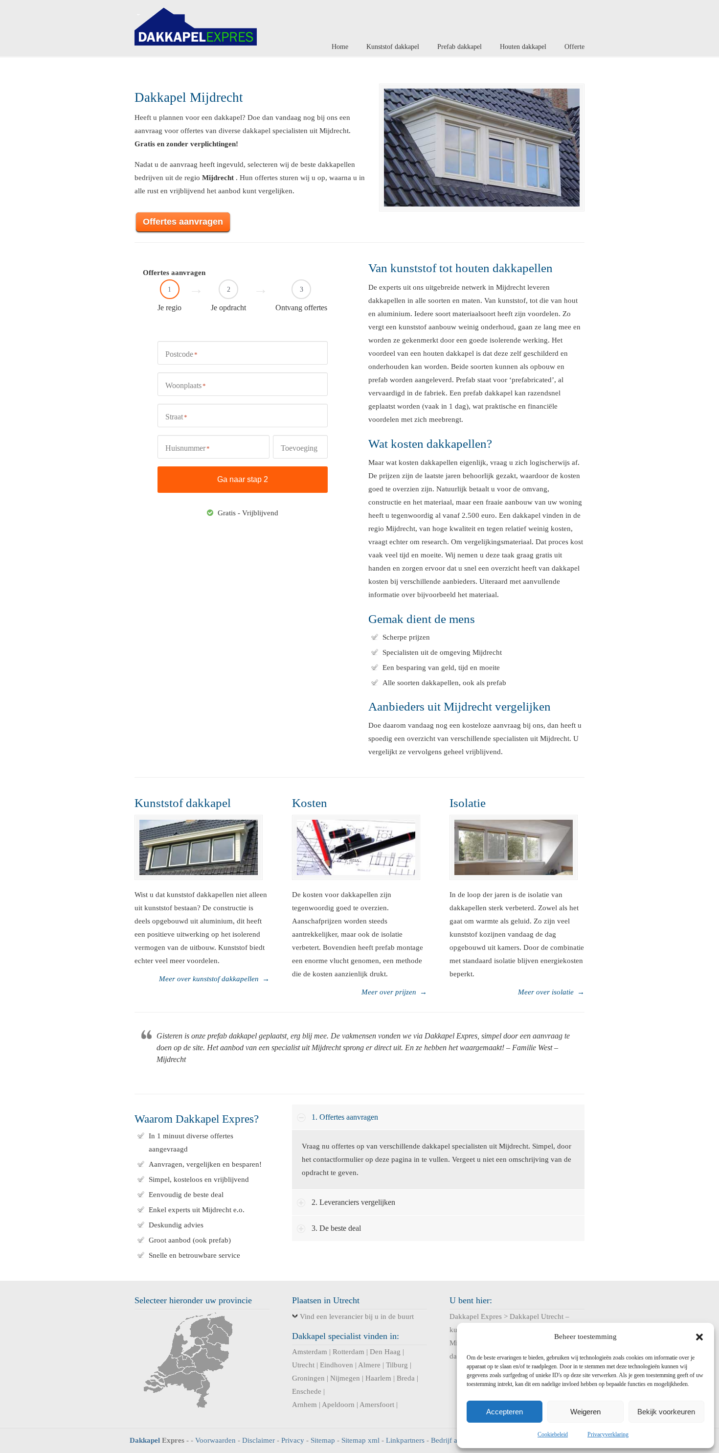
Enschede (306, 1391)
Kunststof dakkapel (183, 802)
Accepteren (504, 1411)
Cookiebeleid (553, 1434)
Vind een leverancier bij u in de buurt (357, 1316)
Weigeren (585, 1411)
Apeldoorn (338, 1404)
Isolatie (467, 802)
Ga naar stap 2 (242, 479)
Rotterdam (348, 1352)
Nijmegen (345, 1378)
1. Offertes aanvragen (345, 1117)
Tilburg (397, 1365)
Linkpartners (405, 1440)
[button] (699, 1337)
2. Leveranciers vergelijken (353, 1202)
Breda (406, 1378)
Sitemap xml (360, 1440)
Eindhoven (336, 1365)
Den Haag (385, 1352)
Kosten (309, 802)
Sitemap (323, 1440)
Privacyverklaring (608, 1434)
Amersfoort (377, 1404)
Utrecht (303, 1365)
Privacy (292, 1440)
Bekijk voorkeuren (666, 1411)
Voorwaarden (215, 1440)
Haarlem (378, 1378)
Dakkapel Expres (196, 24)
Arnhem (304, 1404)
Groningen (308, 1378)
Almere (369, 1365)
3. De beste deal (336, 1228)
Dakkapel (145, 1440)
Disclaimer (258, 1440)
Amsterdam (309, 1352)
